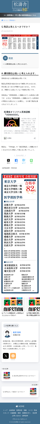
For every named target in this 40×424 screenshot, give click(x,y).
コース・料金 (32, 410)
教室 (19, 413)
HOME (21, 406)
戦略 (25, 410)
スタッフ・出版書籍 (9, 413)
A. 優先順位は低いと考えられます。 (16, 64)
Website (13, 359)
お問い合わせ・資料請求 (20, 415)
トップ (5, 410)
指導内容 (19, 410)
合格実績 (12, 410)
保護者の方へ (26, 413)
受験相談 (14, 168)
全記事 (35, 413)
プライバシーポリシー (19, 419)
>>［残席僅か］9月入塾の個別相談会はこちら (20, 15)
